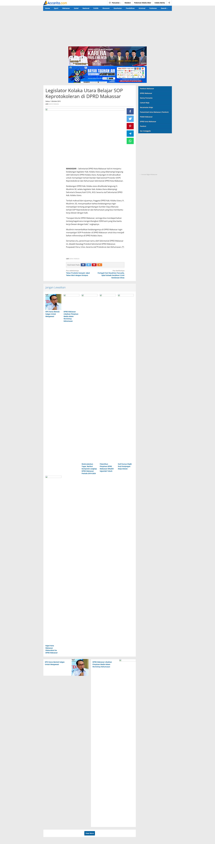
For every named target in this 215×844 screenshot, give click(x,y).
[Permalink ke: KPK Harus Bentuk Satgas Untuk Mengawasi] (53, 302)
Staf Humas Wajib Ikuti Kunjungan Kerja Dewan (125, 466)
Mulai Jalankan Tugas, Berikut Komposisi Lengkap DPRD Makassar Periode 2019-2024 (89, 468)
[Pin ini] (130, 126)
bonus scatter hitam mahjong (149, 161)
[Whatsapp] (130, 141)
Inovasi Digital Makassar (149, 174)
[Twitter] (88, 264)
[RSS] (99, 264)
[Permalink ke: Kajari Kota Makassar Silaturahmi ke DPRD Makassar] (53, 560)
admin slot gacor (144, 152)
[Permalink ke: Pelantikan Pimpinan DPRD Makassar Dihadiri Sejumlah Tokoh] (108, 378)
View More (90, 833)
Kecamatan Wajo (146, 107)
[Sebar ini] (130, 111)
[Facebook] (83, 264)
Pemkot (143, 126)
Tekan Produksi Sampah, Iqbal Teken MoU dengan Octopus (78, 273)
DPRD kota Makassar (148, 121)
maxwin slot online (145, 142)
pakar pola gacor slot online (149, 165)
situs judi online (144, 156)
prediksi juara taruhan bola (148, 170)
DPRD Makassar (146, 93)
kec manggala (145, 131)
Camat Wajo (144, 103)
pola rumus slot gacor (146, 147)
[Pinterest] (94, 264)
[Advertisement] (107, 27)
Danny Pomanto (146, 98)
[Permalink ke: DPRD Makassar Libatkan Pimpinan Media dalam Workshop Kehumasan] (72, 302)
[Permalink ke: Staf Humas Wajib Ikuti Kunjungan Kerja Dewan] (126, 378)
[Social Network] (169, 3)
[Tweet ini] (130, 119)
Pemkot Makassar (147, 88)
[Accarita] (55, 3)
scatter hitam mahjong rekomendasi (152, 138)
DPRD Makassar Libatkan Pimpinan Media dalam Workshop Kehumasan (71, 316)
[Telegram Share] (130, 133)
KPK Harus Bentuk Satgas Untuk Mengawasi (52, 314)
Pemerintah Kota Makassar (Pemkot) (154, 112)
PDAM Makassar (146, 117)
